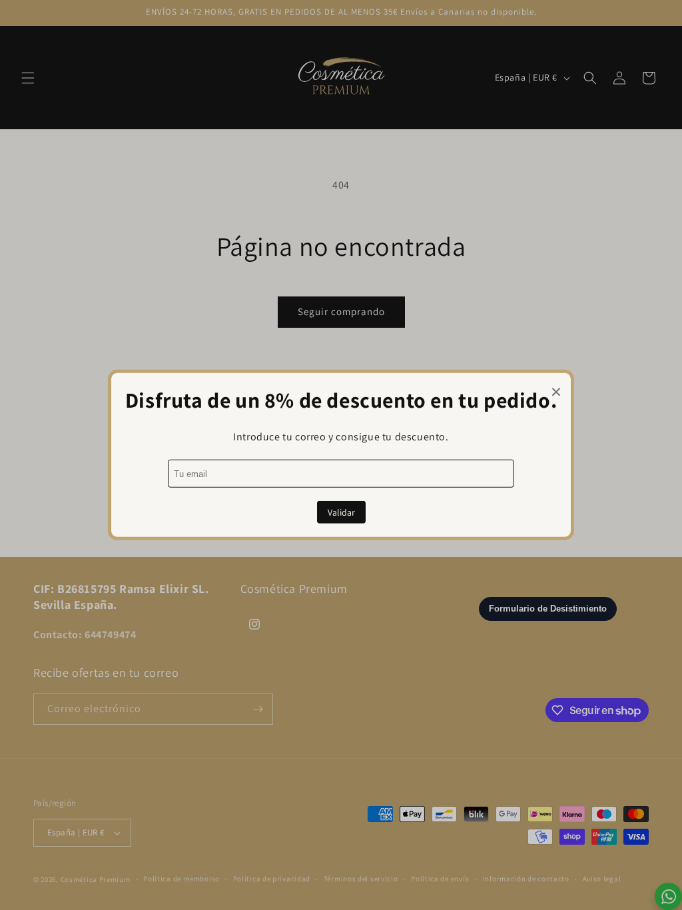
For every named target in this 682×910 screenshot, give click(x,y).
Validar (341, 512)
